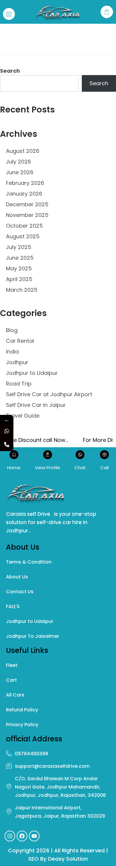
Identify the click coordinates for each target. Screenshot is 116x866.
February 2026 (25, 183)
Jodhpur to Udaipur (32, 373)
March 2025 (21, 290)
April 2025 (19, 279)
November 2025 (27, 215)
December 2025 (27, 204)
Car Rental (20, 341)
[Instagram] (9, 836)
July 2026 (18, 161)
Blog (12, 330)
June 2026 (19, 172)
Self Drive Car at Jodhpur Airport (49, 394)
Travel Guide (23, 415)
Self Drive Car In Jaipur (36, 405)
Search (10, 70)
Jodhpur (17, 362)
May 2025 (19, 268)
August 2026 (22, 151)
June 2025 (20, 257)
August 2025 (23, 236)
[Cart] (107, 12)
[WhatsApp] (6, 431)
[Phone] (6, 444)
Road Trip (19, 383)
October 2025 (24, 225)
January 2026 (24, 193)
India (12, 351)
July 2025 (18, 247)
